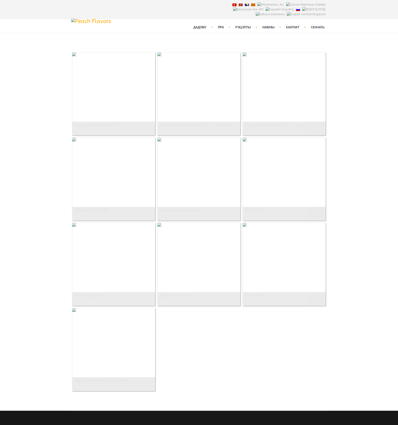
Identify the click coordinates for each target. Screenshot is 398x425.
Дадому (199, 27)
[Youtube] (84, 4)
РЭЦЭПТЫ (243, 27)
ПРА (221, 27)
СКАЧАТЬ (318, 27)
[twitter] (78, 4)
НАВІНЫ (268, 27)
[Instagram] (89, 4)
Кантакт (292, 27)
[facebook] (73, 4)
